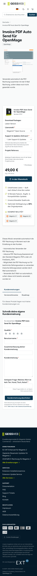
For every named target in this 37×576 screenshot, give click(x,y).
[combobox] (16, 14)
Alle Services (7, 478)
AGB (4, 511)
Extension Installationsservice (13, 471)
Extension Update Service (12, 474)
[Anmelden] (28, 9)
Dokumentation (8, 486)
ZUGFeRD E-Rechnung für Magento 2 (16, 459)
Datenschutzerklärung (10, 515)
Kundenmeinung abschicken (18, 398)
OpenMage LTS (7, 573)
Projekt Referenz (12, 150)
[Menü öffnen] (4, 4)
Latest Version (10, 124)
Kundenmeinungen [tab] (12, 290)
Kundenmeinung (11, 358)
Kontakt (5, 500)
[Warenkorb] (32, 9)
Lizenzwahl (10, 127)
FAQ (4, 490)
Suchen (32, 15)
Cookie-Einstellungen (12, 537)
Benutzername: (11, 338)
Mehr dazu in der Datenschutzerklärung (19, 406)
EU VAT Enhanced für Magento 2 (14, 450)
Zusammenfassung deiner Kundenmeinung (14, 348)
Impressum (6, 508)
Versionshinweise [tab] (11, 295)
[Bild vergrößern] (18, 61)
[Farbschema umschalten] (23, 9)
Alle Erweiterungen (10, 463)
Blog (4, 496)
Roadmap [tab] (25, 295)
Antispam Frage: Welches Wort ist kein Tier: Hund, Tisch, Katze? (17, 381)
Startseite (5, 22)
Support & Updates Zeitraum (17, 136)
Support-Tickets (8, 493)
